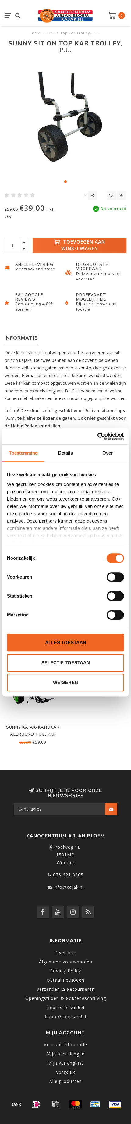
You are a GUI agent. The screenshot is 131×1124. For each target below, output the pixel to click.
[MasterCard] (75, 1104)
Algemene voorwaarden (65, 962)
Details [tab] (65, 452)
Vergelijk (65, 1072)
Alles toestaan (65, 642)
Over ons (65, 952)
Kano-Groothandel (65, 1016)
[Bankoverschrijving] (16, 1104)
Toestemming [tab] (23, 452)
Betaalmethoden (65, 980)
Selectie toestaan (65, 662)
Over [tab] (107, 452)
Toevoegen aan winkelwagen (83, 245)
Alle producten (65, 1081)
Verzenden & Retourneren (66, 989)
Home (35, 32)
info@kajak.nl (69, 887)
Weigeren (65, 682)
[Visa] (115, 1104)
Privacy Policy (65, 971)
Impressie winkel (65, 1007)
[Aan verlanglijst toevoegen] (111, 195)
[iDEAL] (36, 1104)
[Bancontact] (95, 1104)
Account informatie (65, 1044)
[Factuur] (55, 1104)
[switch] (115, 577)
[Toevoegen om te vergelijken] (121, 195)
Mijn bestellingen (65, 1054)
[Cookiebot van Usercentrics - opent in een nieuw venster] (97, 436)
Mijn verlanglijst (65, 1063)
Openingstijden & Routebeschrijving (65, 998)
